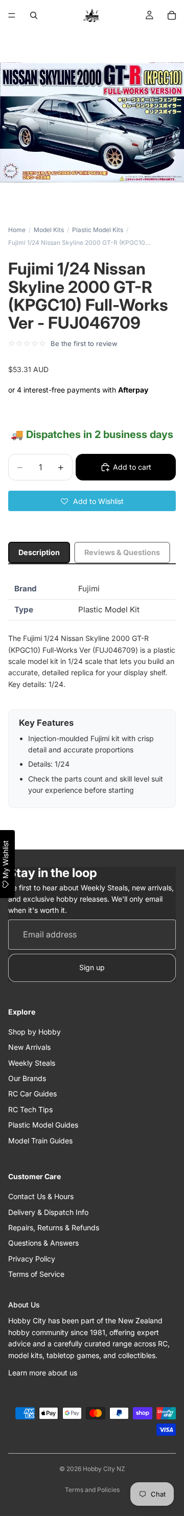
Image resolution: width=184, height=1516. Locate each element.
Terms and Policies (92, 1490)
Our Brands (27, 1078)
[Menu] (12, 15)
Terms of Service (36, 1274)
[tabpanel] (92, 693)
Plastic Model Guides (43, 1124)
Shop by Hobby (34, 1031)
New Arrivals (29, 1047)
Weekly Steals (31, 1063)
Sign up (92, 967)
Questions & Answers (43, 1242)
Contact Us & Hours (41, 1196)
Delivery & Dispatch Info (48, 1212)
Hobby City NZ (104, 1469)
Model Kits (49, 230)
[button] (92, 501)
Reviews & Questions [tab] (122, 552)
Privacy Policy (31, 1258)
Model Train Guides (40, 1140)
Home (17, 230)
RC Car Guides (32, 1093)
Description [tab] (39, 552)
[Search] (33, 15)
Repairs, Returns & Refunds (53, 1227)
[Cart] (171, 15)
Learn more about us (42, 1372)
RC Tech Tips (30, 1109)
